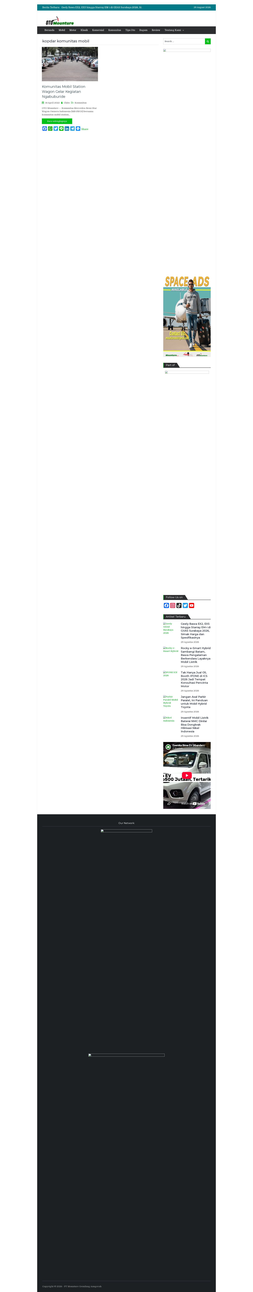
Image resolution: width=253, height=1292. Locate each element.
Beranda (49, 30)
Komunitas (114, 30)
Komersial (98, 30)
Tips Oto (130, 30)
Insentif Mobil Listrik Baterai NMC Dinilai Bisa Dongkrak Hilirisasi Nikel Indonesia (194, 724)
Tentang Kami (173, 30)
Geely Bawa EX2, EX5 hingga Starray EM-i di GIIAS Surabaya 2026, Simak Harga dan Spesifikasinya (196, 630)
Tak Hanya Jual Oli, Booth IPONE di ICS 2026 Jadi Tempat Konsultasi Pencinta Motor (194, 679)
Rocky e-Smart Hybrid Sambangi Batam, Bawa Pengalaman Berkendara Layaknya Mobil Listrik (116, 7)
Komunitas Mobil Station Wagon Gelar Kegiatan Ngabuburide (63, 91)
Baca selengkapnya (57, 121)
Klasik (84, 30)
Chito (67, 102)
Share (84, 129)
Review (156, 30)
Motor (72, 30)
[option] (102, 7)
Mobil (62, 30)
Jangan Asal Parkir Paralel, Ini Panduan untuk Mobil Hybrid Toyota (194, 702)
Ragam (143, 30)
